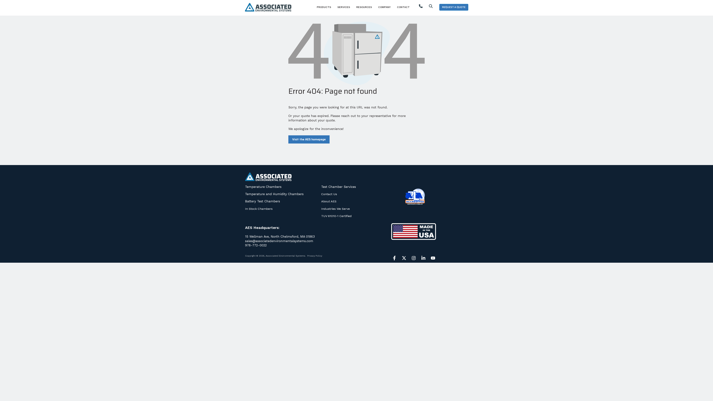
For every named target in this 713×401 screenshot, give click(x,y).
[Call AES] (420, 7)
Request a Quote (453, 7)
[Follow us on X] (404, 258)
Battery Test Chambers (262, 201)
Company (384, 7)
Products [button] (324, 7)
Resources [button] (364, 7)
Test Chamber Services (338, 187)
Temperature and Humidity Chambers (274, 194)
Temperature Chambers (263, 187)
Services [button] (343, 7)
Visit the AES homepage (309, 139)
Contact (403, 7)
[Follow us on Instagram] (413, 258)
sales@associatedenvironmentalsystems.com (279, 241)
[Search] (430, 7)
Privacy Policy (314, 256)
